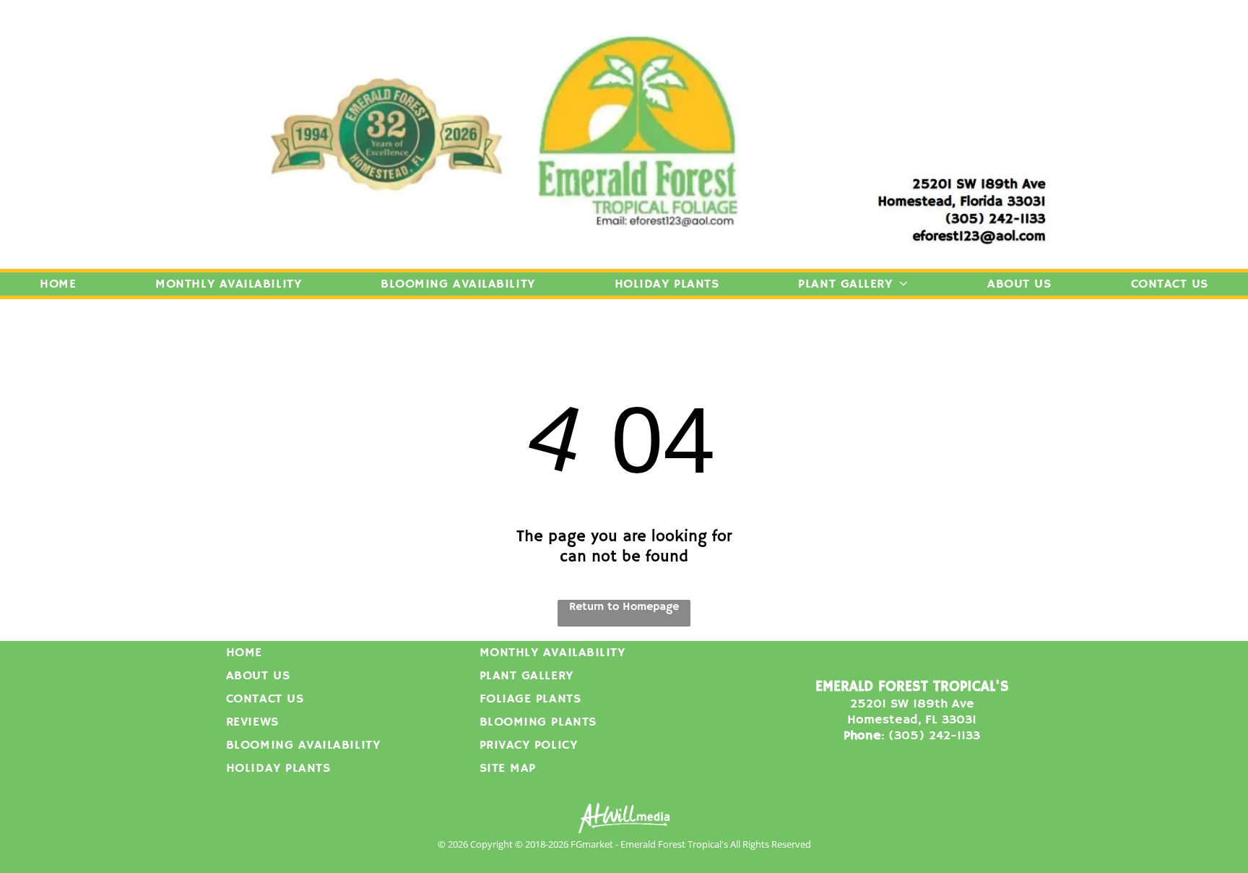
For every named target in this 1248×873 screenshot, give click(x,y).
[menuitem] (58, 284)
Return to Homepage (624, 607)
